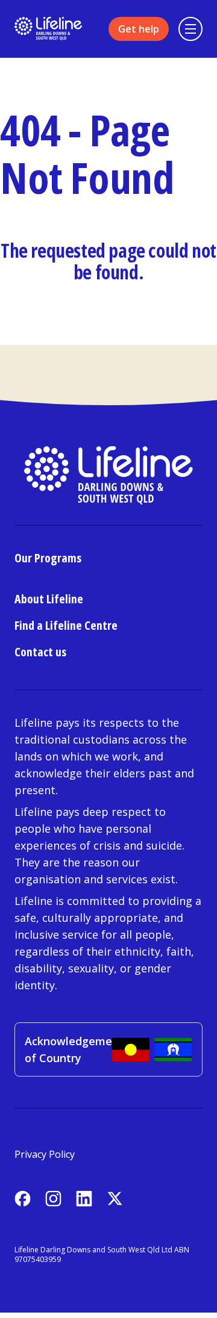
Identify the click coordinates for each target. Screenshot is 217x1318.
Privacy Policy (44, 1154)
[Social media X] (115, 1198)
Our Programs (47, 558)
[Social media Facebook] (22, 1198)
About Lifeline (48, 599)
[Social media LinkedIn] (84, 1198)
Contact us (40, 652)
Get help (138, 29)
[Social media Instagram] (53, 1198)
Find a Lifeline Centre (66, 625)
